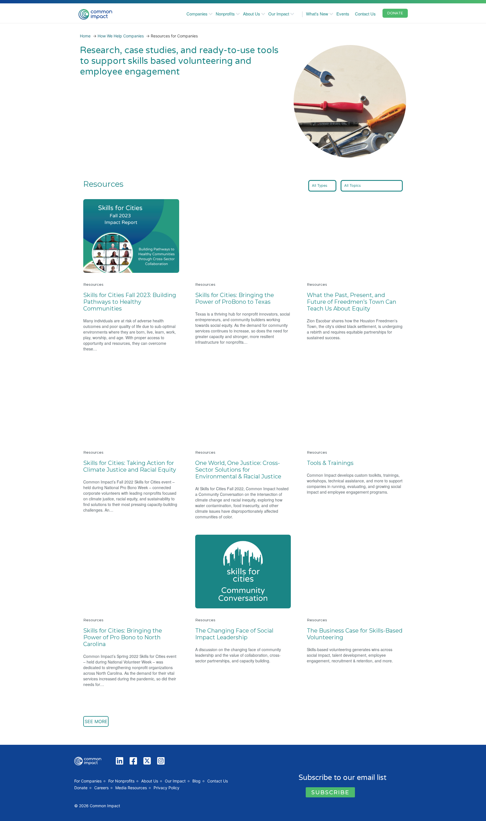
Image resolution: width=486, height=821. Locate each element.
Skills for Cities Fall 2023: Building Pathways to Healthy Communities (129, 302)
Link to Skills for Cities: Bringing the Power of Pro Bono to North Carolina (128, 541)
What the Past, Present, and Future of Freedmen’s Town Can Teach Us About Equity (351, 302)
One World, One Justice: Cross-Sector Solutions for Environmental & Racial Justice (238, 470)
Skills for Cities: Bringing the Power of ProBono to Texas (234, 298)
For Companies (88, 781)
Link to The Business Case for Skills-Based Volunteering (352, 541)
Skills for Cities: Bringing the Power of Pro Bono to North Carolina (122, 637)
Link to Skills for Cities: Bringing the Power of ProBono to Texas (240, 206)
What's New (317, 14)
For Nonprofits (121, 781)
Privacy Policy (166, 787)
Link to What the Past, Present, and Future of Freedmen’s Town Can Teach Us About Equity (354, 209)
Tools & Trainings (330, 463)
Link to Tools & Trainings (333, 370)
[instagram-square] (162, 761)
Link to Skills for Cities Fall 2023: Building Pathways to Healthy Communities (127, 206)
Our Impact (278, 14)
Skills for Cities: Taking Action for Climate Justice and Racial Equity (129, 466)
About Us (251, 14)
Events (342, 14)
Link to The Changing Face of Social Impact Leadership (242, 541)
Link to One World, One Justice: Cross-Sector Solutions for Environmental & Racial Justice (241, 376)
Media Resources (131, 787)
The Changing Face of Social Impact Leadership (234, 634)
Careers (101, 787)
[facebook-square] (134, 761)
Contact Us (365, 14)
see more (96, 721)
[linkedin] (120, 761)
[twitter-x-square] (148, 761)
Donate (80, 787)
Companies (197, 14)
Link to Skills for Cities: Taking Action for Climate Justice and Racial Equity (127, 373)
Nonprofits (225, 14)
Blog (196, 781)
